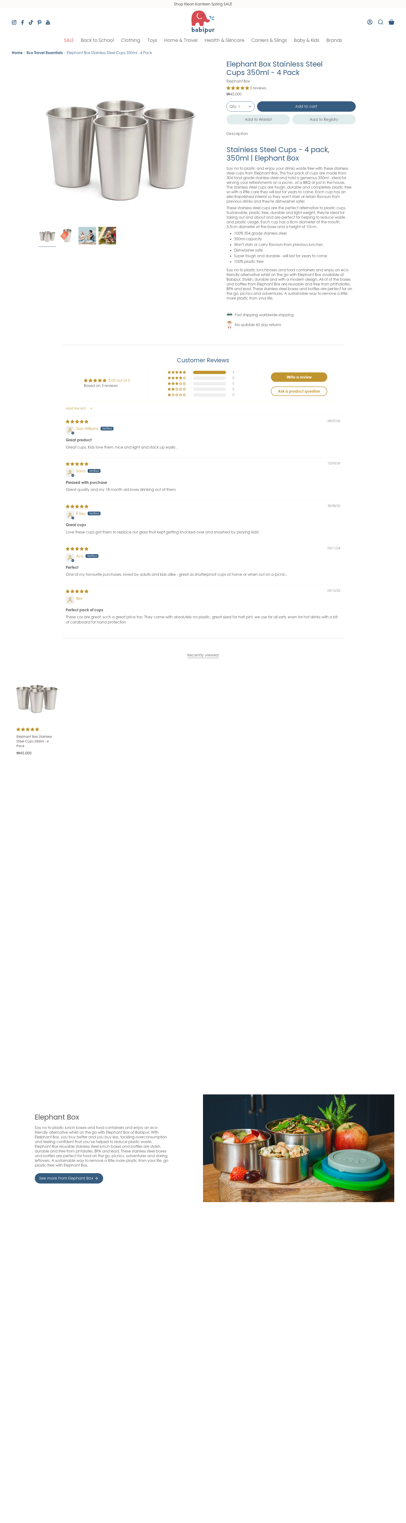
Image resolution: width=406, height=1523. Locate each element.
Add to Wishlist (258, 119)
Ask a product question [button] (299, 391)
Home (17, 52)
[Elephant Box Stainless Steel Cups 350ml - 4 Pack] (37, 696)
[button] (68, 40)
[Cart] (391, 22)
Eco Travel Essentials (45, 52)
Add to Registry (324, 119)
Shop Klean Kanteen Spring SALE (203, 4)
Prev (38, 142)
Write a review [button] (299, 377)
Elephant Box (238, 81)
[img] (77, 421)
